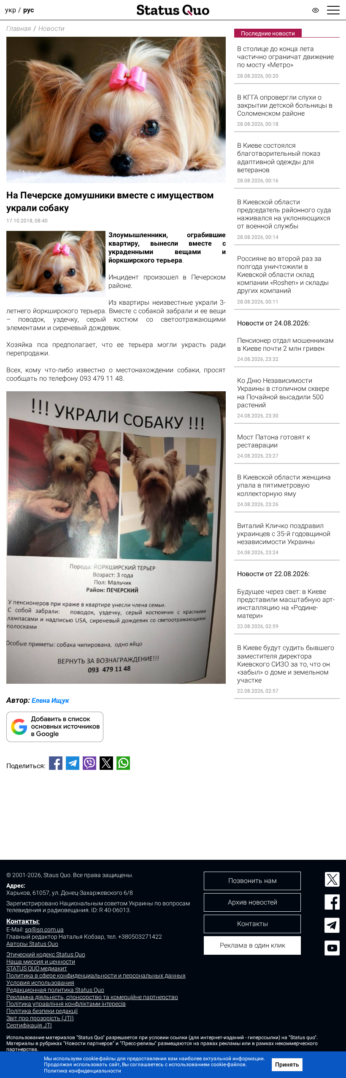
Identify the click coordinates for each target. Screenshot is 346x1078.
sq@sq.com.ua (44, 929)
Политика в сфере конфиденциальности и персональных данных (96, 975)
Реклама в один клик (252, 945)
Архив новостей (252, 902)
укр (10, 10)
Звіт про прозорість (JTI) (40, 1018)
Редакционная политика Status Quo (55, 989)
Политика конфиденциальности (82, 1071)
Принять (287, 1064)
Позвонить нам (252, 881)
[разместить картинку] (116, 681)
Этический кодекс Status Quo (45, 954)
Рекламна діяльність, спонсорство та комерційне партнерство (92, 997)
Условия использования (40, 982)
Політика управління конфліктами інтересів (66, 1003)
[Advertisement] (116, 804)
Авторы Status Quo (32, 943)
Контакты (22, 921)
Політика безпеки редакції (42, 1011)
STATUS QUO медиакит (36, 968)
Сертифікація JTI (29, 1025)
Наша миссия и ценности (40, 961)
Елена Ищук (50, 700)
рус (28, 10)
